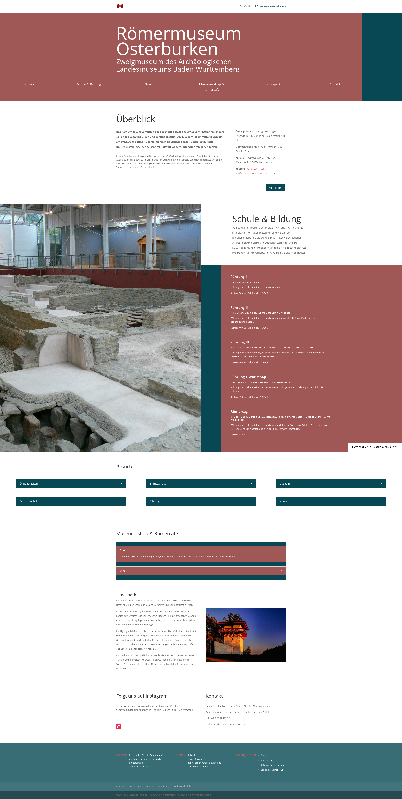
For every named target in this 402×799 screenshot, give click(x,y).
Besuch (150, 84)
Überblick (27, 84)
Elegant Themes (138, 794)
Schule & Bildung (88, 84)
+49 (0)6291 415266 (256, 168)
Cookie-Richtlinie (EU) (272, 769)
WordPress (168, 794)
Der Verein (245, 6)
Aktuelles (275, 188)
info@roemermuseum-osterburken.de (256, 173)
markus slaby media (200, 794)
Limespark (273, 84)
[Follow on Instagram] (118, 726)
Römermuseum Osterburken (270, 6)
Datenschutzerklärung (272, 764)
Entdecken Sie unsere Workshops (375, 447)
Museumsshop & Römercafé (211, 87)
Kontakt (334, 84)
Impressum (266, 760)
